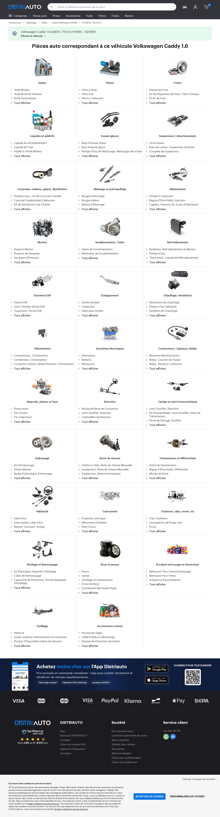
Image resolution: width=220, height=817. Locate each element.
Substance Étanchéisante (164, 579)
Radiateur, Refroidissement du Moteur (172, 249)
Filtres (102, 15)
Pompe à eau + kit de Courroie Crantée (37, 196)
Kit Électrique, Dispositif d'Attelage (35, 571)
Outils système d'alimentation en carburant (40, 637)
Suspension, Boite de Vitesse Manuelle (105, 469)
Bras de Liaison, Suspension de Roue (171, 147)
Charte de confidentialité (126, 757)
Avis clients (118, 748)
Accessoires (73, 15)
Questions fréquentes (72, 748)
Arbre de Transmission (163, 465)
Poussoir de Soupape (27, 253)
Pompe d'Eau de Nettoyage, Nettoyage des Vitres (112, 151)
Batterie (86, 359)
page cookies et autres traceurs (43, 803)
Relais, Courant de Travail (164, 359)
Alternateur (89, 355)
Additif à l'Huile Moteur (28, 151)
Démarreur (88, 364)
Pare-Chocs (89, 526)
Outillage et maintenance (97, 579)
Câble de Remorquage (27, 575)
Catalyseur (88, 306)
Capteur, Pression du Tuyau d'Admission (173, 204)
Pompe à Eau (157, 253)
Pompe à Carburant (161, 196)
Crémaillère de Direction (96, 417)
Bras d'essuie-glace (93, 147)
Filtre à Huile (89, 89)
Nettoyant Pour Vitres (162, 575)
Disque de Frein (158, 89)
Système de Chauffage (163, 310)
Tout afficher (22, 103)
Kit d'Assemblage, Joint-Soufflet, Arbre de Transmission (174, 414)
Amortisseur (156, 143)
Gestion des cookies (123, 744)
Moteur (129, 15)
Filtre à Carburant (92, 98)
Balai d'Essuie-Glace (94, 143)
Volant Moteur (22, 469)
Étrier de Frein (157, 98)
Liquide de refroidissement (30, 143)
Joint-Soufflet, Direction (96, 412)
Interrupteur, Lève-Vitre (28, 522)
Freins (115, 15)
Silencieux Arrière (92, 310)
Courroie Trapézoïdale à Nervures (34, 200)
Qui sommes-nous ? (123, 731)
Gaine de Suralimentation (97, 249)
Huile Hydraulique (25, 98)
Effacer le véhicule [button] (32, 36)
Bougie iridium (90, 200)
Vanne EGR (20, 302)
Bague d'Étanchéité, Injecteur (167, 200)
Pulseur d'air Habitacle (163, 306)
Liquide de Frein (23, 147)
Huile (89, 15)
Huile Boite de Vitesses (28, 94)
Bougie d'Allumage (93, 196)
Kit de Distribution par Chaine (32, 204)
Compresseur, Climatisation (31, 355)
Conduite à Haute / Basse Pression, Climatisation (44, 364)
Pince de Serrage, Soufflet (165, 420)
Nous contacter (120, 740)
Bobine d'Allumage (93, 204)
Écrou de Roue (90, 584)
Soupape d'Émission (26, 257)
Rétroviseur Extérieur (94, 522)
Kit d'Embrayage (24, 465)
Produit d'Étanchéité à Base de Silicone (37, 641)
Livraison (65, 740)
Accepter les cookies (149, 796)
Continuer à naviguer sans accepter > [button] (199, 779)
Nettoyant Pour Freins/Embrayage (170, 571)
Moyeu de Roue (158, 473)
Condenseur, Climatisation (30, 359)
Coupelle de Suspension (164, 151)
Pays (62, 731)
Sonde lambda (90, 302)
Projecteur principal (93, 518)
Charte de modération (124, 762)
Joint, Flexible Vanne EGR (29, 306)
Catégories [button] (20, 15)
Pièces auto (40, 15)
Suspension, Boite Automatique (101, 473)
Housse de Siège (92, 632)
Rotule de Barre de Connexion (100, 408)
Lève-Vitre (20, 518)
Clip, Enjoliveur (158, 518)
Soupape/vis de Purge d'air (165, 522)
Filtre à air (88, 94)
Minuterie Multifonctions (164, 355)
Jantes (86, 575)
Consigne (65, 753)
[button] (184, 7)
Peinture (19, 632)
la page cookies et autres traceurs (71, 809)
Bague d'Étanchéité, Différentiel (168, 469)
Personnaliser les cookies (187, 796)
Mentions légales (121, 753)
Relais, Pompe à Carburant (165, 364)
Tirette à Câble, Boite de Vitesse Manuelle (107, 465)
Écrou (152, 526)
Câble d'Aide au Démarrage (98, 637)
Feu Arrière (20, 412)
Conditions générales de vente (129, 735)
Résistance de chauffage (164, 302)
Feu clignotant (23, 417)
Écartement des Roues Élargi (99, 588)
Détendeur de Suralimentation (100, 253)
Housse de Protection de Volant (101, 641)
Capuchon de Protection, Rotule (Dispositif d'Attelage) (40, 581)
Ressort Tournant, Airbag (29, 526)
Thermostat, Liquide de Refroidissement (173, 257)
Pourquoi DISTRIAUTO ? (73, 735)
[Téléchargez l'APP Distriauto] (157, 668)
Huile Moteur (22, 89)
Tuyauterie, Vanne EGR (28, 310)
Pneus (56, 15)
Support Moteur (23, 249)
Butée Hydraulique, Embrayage (33, 473)
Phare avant (21, 408)
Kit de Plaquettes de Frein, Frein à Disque (174, 94)
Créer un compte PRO (73, 744)
